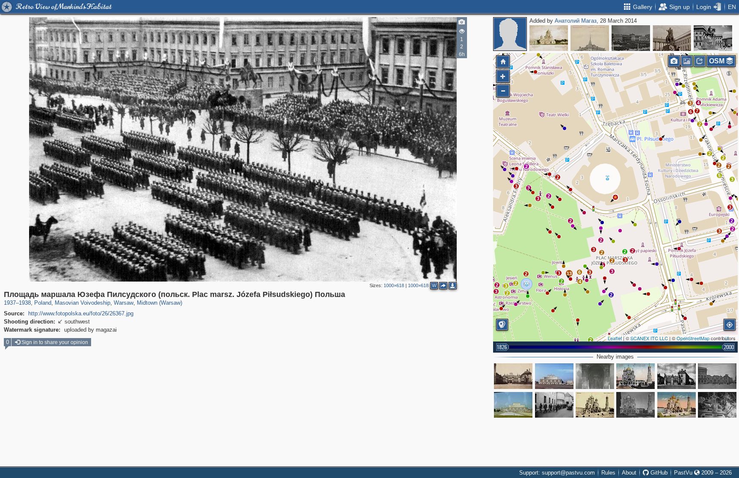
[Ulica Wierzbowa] (554, 405)
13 (569, 273)
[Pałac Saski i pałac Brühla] (717, 405)
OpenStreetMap (693, 338)
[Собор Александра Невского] (548, 38)
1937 (10, 303)
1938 (25, 303)
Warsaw (123, 303)
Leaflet (615, 338)
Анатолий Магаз (576, 21)
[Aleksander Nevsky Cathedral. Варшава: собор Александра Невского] (595, 405)
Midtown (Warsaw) (159, 303)
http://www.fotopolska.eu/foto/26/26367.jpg (80, 313)
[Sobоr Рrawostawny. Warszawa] (676, 405)
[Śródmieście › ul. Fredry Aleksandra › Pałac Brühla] (676, 376)
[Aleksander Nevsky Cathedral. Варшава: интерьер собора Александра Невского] (595, 376)
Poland (42, 303)
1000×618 (394, 285)
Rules (608, 472)
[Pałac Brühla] (717, 376)
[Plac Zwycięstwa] (554, 376)
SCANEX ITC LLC (649, 338)
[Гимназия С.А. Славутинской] (590, 38)
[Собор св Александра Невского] (635, 376)
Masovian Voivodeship (82, 303)
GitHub (658, 472)
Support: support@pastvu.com (557, 472)
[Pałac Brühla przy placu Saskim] (513, 376)
